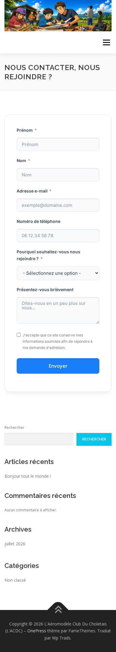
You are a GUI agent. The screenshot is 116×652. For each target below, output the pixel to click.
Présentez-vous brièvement (45, 289)
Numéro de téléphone (38, 221)
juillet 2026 (14, 544)
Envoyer (58, 366)
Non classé (15, 580)
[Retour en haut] (58, 609)
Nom (21, 160)
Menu (106, 42)
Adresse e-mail (32, 190)
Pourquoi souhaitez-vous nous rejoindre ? (48, 255)
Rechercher (14, 427)
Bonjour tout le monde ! (27, 476)
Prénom (25, 130)
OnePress (36, 631)
